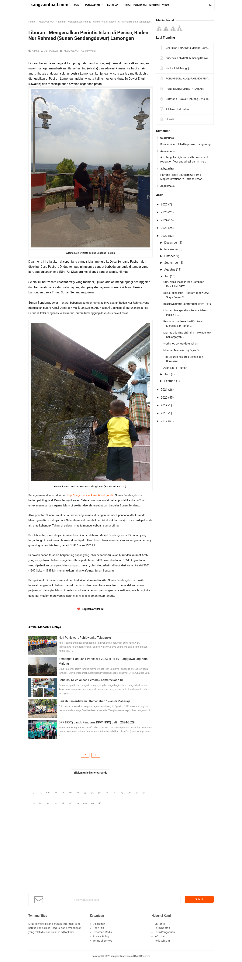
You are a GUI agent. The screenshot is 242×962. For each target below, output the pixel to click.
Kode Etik (98, 927)
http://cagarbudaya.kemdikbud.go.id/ (90, 495)
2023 (164, 228)
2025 (164, 212)
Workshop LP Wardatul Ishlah (180, 343)
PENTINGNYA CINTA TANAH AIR (185, 88)
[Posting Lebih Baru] (85, 755)
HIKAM (170, 119)
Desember (171, 242)
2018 (164, 413)
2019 (164, 405)
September (171, 262)
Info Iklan (159, 936)
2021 (164, 389)
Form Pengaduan (164, 932)
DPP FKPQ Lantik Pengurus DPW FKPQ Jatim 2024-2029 (97, 722)
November (171, 249)
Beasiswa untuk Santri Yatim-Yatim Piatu (187, 304)
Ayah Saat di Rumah (175, 367)
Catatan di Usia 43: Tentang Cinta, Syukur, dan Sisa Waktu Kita (202, 98)
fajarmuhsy (167, 137)
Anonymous (167, 151)
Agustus (169, 269)
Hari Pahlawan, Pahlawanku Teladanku (85, 637)
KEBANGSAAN (72, 50)
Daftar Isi (159, 923)
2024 (164, 220)
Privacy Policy (101, 936)
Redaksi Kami (162, 940)
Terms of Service (102, 940)
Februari (169, 381)
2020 (164, 397)
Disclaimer (99, 923)
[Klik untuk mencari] (210, 5)
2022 (164, 236)
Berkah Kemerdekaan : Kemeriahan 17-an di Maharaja (94, 701)
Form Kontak (162, 927)
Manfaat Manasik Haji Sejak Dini (182, 350)
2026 (164, 204)
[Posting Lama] (95, 755)
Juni (167, 374)
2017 (164, 421)
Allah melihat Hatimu (178, 109)
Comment (90, 50)
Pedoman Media (102, 932)
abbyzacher (167, 168)
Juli (166, 276)
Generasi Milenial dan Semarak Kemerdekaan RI (91, 680)
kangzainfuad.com (120, 956)
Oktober (169, 256)
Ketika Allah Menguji (177, 68)
